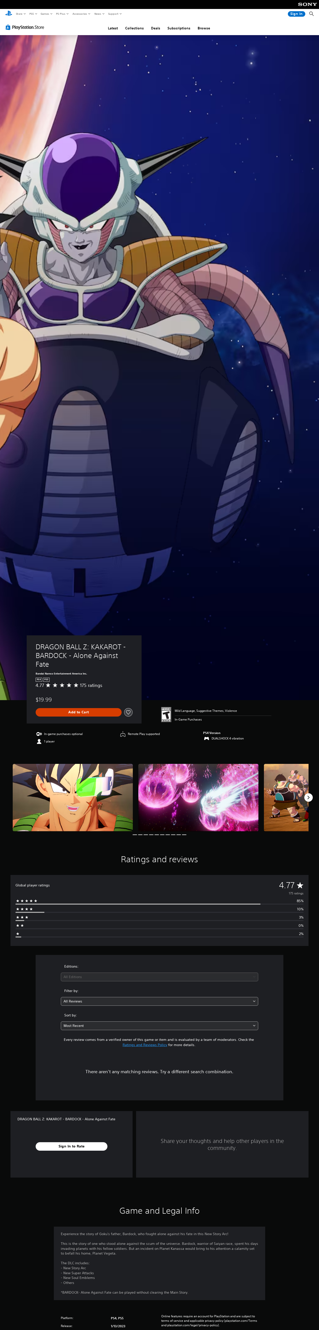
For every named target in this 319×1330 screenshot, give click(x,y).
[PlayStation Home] (8, 14)
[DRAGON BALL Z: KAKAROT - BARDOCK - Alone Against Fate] (73, 797)
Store (19, 13)
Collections (134, 28)
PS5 (31, 13)
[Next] (308, 797)
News (97, 13)
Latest (113, 28)
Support (113, 13)
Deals (155, 28)
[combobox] (159, 977)
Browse (204, 28)
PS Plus (60, 13)
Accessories (79, 13)
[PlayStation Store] (26, 27)
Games (44, 13)
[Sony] (307, 7)
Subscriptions (178, 28)
